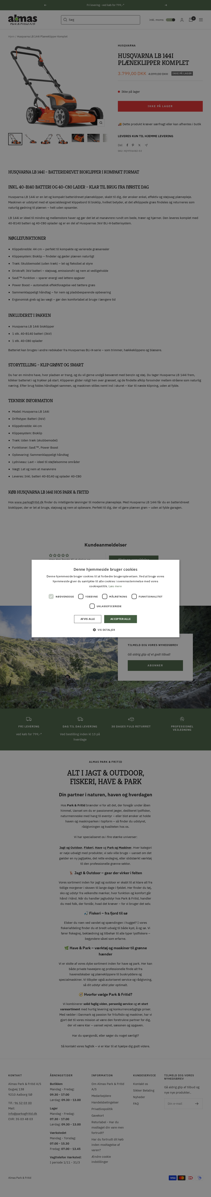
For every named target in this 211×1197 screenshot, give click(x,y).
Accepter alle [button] (120, 619)
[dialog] (105, 598)
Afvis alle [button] (88, 619)
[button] (105, 629)
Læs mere (115, 586)
